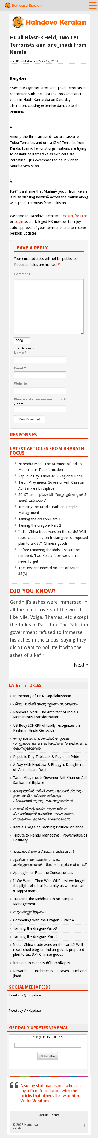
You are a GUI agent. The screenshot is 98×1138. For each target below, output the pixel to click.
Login (18, 221)
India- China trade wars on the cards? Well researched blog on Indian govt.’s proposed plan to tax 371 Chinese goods (53, 537)
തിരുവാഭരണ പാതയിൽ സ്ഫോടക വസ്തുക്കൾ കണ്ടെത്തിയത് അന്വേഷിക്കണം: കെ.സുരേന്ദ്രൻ (50, 743)
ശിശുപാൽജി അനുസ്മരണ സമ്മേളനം (45, 704)
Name (20, 353)
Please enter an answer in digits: (40, 399)
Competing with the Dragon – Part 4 (43, 920)
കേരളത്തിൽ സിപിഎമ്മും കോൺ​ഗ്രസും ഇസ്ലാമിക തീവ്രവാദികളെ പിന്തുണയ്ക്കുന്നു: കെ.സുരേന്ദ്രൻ (48, 796)
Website (20, 384)
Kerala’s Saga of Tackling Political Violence (48, 827)
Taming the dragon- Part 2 (39, 525)
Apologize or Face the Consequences (43, 873)
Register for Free (73, 216)
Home (43, 1115)
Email (20, 368)
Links (55, 1115)
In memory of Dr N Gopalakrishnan (42, 696)
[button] (93, 5)
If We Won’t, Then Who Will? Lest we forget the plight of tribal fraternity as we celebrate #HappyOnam (49, 886)
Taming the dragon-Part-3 (39, 519)
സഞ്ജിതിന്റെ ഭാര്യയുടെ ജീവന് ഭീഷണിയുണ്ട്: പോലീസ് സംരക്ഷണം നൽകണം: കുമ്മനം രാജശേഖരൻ (44, 814)
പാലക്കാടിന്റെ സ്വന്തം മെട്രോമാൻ (43, 851)
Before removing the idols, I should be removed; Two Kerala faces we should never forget (49, 556)
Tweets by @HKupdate (25, 995)
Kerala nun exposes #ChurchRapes (41, 963)
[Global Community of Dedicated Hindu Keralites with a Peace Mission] (49, 27)
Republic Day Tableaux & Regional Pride (50, 476)
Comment (23, 274)
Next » (81, 665)
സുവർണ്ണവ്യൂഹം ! (29, 912)
